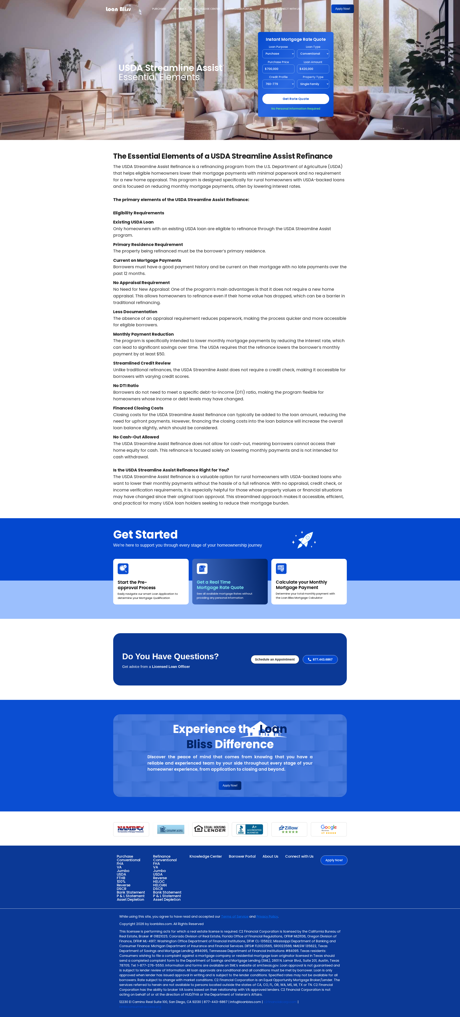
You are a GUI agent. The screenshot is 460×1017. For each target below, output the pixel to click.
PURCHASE (159, 9)
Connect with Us (299, 856)
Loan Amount (313, 62)
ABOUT (264, 9)
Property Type (313, 77)
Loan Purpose (278, 47)
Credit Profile (278, 77)
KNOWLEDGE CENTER (207, 9)
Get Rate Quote (296, 98)
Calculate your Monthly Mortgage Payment (301, 584)
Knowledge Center (206, 856)
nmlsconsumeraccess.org (140, 1006)
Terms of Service (234, 916)
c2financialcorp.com (280, 1002)
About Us (270, 856)
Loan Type (313, 47)
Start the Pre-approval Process (137, 585)
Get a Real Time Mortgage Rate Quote (220, 584)
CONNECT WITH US (288, 9)
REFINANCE (180, 9)
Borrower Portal (242, 856)
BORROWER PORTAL (239, 9)
